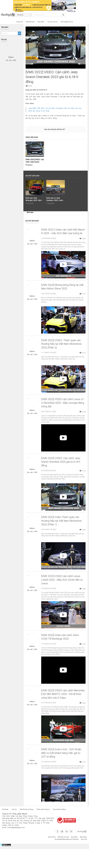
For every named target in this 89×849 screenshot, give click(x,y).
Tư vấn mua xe (52, 22)
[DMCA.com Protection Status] (5, 846)
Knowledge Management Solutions (67, 839)
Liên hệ (14, 809)
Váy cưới (84, 839)
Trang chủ (19, 22)
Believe (30, 165)
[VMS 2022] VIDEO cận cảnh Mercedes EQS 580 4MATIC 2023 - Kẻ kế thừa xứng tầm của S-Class (63, 694)
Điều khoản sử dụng (26, 809)
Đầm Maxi (83, 837)
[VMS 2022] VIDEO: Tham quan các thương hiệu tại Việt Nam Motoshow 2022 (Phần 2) (61, 344)
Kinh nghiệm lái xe (67, 22)
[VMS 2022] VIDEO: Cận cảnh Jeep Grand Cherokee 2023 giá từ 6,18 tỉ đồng (60, 462)
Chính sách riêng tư (43, 809)
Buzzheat (74, 837)
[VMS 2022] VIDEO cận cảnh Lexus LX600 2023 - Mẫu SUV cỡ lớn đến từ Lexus (62, 580)
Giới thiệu (5, 809)
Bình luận (30, 212)
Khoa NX (30, 203)
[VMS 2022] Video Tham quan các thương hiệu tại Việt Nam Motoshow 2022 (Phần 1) (61, 521)
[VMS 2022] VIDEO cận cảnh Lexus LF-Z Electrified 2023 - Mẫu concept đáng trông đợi (63, 403)
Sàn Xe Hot (52, 837)
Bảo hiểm (41, 22)
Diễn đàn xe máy (63, 837)
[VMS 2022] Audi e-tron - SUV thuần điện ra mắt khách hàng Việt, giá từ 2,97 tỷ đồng (61, 753)
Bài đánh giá (30, 22)
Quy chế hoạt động (59, 809)
